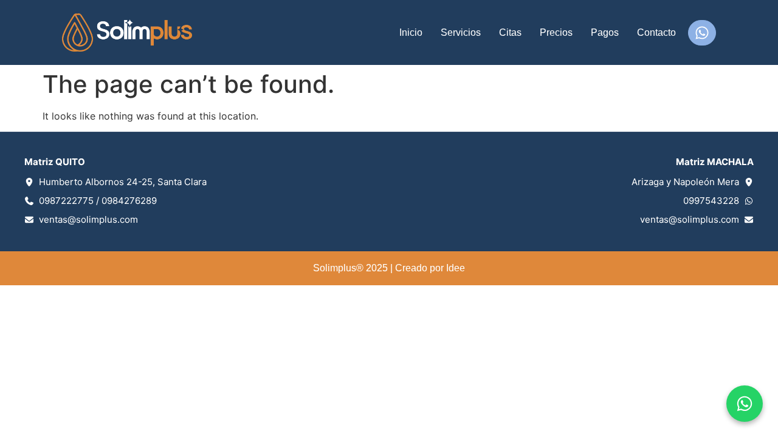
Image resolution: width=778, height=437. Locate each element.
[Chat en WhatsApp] (744, 403)
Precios (556, 32)
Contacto (656, 32)
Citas (510, 32)
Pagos (605, 32)
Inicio (410, 32)
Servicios (461, 32)
